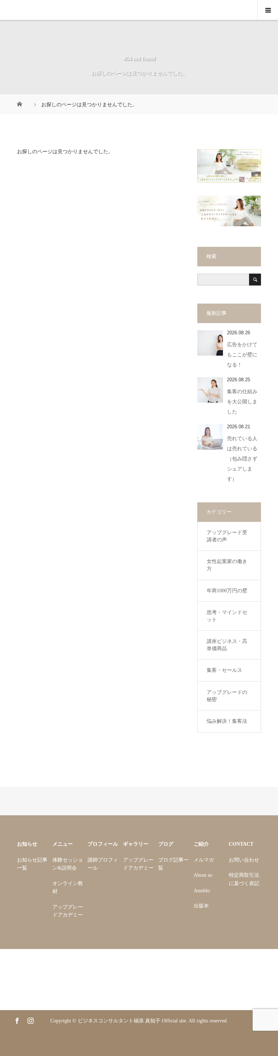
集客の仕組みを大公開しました (242, 402)
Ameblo (202, 890)
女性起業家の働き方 (227, 565)
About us (203, 875)
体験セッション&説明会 (67, 864)
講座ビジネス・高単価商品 (227, 645)
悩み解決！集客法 (227, 721)
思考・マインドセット (227, 616)
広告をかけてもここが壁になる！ (242, 355)
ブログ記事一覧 (173, 864)
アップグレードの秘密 (227, 696)
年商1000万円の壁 (227, 590)
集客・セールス (224, 670)
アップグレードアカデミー (67, 911)
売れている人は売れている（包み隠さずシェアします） (242, 459)
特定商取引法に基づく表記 (244, 879)
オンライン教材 (67, 887)
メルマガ (204, 860)
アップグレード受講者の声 (227, 536)
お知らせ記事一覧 (32, 864)
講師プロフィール (103, 864)
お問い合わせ (244, 860)
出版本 (201, 906)
